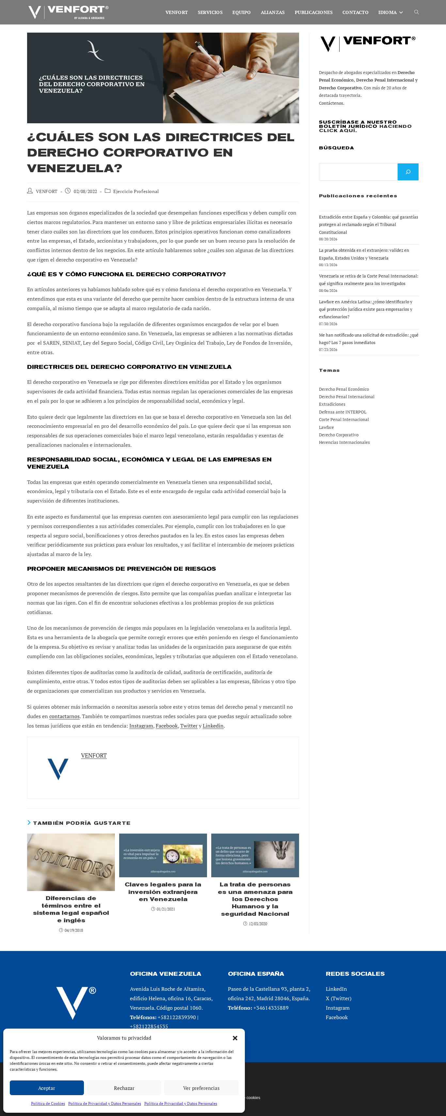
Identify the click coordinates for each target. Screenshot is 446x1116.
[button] (235, 1038)
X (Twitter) (338, 998)
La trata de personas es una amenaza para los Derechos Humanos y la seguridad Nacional (255, 899)
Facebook (167, 725)
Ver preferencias (201, 1088)
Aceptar (46, 1088)
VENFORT (47, 191)
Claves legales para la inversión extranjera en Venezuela (163, 892)
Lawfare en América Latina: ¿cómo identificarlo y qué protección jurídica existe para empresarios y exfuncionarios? (365, 309)
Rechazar (124, 1088)
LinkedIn (336, 988)
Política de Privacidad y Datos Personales (104, 1103)
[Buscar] (408, 172)
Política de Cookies (48, 1103)
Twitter (189, 725)
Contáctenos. (331, 103)
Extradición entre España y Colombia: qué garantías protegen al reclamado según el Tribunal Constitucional (368, 224)
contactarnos (64, 716)
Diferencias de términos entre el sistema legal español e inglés (71, 909)
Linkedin (213, 725)
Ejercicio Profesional (136, 191)
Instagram (141, 725)
